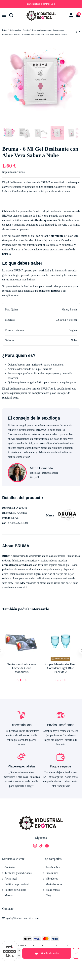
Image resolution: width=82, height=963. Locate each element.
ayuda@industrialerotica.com (22, 918)
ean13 (5, 522)
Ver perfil (34, 477)
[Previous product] (77, 31)
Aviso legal (11, 878)
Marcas (9, 895)
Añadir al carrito (49, 953)
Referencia (8, 507)
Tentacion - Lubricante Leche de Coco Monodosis (21, 668)
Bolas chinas (53, 889)
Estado (6, 517)
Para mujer (52, 873)
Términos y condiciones (18, 873)
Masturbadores (54, 884)
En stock (7, 512)
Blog (48, 895)
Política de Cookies (15, 889)
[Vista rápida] (35, 633)
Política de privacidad (17, 884)
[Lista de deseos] (35, 626)
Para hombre (53, 867)
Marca (50, 515)
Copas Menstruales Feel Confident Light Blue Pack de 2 (60, 668)
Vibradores (52, 878)
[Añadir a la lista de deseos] (76, 953)
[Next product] (79, 31)
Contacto (10, 867)
